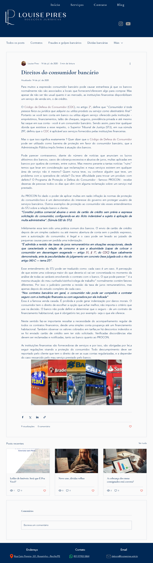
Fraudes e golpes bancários (64, 42)
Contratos (36, 42)
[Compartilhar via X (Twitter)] (30, 417)
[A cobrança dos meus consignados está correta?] (125, 461)
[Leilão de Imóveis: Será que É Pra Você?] (28, 461)
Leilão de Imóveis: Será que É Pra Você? (27, 480)
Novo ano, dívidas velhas (72, 478)
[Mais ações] (130, 63)
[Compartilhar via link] (44, 417)
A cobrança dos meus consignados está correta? (120, 480)
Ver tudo (143, 443)
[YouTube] (128, 24)
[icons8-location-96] (11, 556)
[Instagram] (121, 24)
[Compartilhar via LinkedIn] (37, 417)
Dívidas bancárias (97, 42)
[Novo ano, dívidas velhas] (76, 461)
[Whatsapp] (71, 556)
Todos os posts (15, 42)
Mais (116, 42)
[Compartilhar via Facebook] (22, 417)
